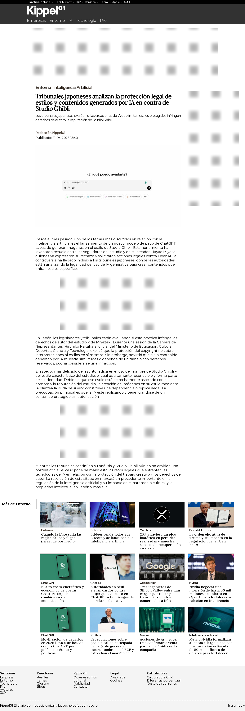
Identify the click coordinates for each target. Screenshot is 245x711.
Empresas (36, 20)
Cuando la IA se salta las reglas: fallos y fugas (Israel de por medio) (61, 537)
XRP (78, 1)
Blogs (41, 686)
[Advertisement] (122, 55)
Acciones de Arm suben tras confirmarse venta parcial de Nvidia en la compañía (159, 644)
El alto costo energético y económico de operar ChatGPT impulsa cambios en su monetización (62, 594)
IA (70, 20)
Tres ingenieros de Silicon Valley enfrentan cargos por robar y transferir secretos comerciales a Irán (160, 594)
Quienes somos (85, 677)
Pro (103, 20)
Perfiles (42, 677)
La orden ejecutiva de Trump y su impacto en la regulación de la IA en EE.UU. (210, 539)
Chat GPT (47, 583)
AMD (127, 1)
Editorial (80, 680)
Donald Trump (200, 530)
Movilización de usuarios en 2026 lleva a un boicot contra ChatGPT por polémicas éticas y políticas (62, 646)
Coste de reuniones (162, 683)
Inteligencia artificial (72, 87)
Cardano (90, 1)
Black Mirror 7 (63, 1)
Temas (42, 680)
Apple (116, 1)
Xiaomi (104, 1)
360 (3, 692)
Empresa (7, 677)
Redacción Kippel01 (50, 133)
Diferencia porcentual (164, 680)
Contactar (81, 686)
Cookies (116, 680)
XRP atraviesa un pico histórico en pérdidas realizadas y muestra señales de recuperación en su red (160, 541)
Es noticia (33, 1)
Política (95, 635)
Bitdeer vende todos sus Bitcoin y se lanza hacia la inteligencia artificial (112, 537)
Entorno (57, 20)
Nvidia (47, 1)
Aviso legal (118, 677)
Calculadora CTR (160, 677)
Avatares (6, 689)
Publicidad (82, 683)
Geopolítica (148, 583)
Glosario (43, 683)
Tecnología (86, 20)
